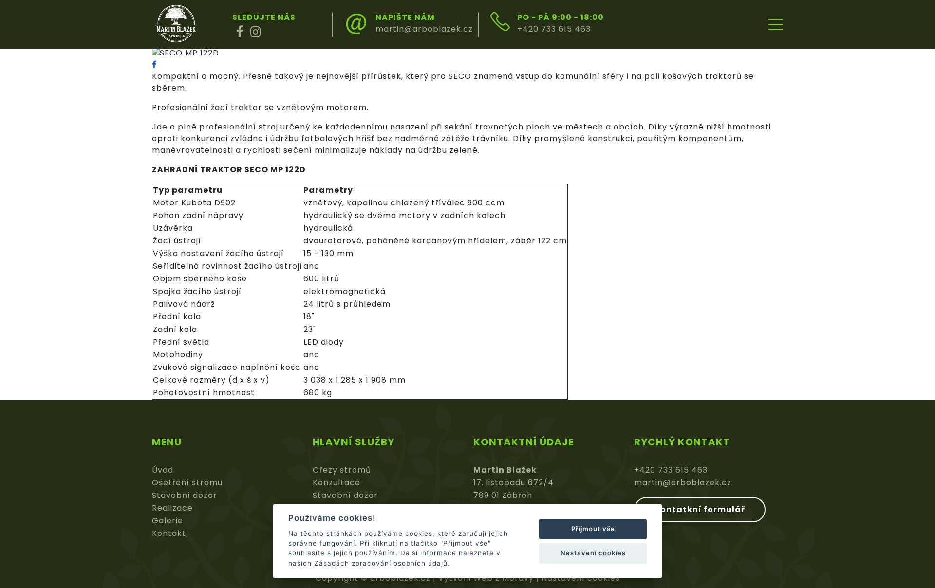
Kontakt (169, 533)
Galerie (167, 520)
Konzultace (336, 482)
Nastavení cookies (593, 553)
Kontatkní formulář (699, 509)
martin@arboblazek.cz (424, 29)
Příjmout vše (593, 529)
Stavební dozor (184, 495)
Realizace (172, 508)
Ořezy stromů (342, 470)
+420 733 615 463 (554, 29)
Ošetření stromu (187, 482)
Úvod (162, 470)
